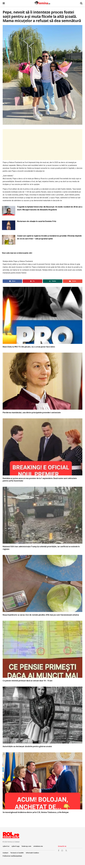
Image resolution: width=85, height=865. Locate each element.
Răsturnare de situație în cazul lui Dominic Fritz (36, 221)
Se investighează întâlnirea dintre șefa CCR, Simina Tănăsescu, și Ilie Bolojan (36, 812)
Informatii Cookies (32, 853)
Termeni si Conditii (17, 853)
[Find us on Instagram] (62, 850)
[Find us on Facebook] (58, 850)
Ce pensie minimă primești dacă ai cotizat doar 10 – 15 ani (27, 680)
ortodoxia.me (38, 846)
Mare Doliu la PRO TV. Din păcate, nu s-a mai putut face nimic (29, 347)
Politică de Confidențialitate (12, 856)
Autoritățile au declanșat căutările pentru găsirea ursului (27, 746)
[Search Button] (81, 3)
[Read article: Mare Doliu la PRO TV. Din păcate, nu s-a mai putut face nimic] (42, 315)
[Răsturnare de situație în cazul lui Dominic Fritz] (8, 229)
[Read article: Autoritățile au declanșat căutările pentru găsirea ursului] (42, 715)
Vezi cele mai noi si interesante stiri (17, 253)
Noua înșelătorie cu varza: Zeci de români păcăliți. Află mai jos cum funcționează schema (41, 615)
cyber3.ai (6, 846)
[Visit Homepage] (42, 3)
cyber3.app (15, 846)
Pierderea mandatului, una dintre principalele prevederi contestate (32, 412)
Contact (17, 842)
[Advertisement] (42, 144)
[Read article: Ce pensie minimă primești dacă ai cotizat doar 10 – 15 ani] (42, 649)
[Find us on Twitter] (66, 850)
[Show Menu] (4, 3)
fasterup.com (26, 846)
